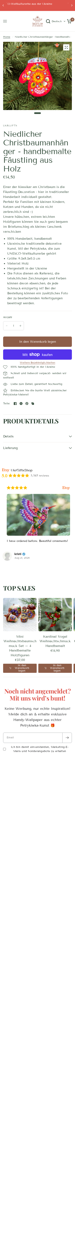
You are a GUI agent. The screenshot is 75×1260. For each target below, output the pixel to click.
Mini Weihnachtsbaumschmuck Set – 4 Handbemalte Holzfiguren (20, 646)
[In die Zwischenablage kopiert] (32, 403)
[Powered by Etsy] (65, 488)
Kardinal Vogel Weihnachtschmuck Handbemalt (55, 641)
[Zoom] (66, 47)
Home (6, 36)
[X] (21, 403)
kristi (17, 554)
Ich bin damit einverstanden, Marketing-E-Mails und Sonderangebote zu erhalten (40, 749)
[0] (68, 21)
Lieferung (10, 448)
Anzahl (7, 317)
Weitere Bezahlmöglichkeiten (37, 362)
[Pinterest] (26, 403)
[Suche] (48, 21)
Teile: (6, 403)
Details (8, 436)
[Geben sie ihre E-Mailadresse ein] (67, 738)
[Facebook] (15, 403)
